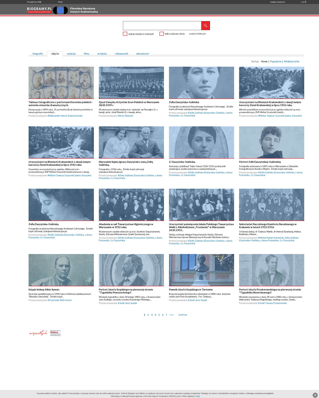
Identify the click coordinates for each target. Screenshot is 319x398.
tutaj (197, 396)
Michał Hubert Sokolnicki (272, 237)
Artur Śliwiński (126, 115)
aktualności (142, 53)
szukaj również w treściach (141, 34)
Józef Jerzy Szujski (128, 303)
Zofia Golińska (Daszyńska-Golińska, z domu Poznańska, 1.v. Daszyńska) (269, 239)
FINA (60, 2)
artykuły (102, 53)
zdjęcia (55, 53)
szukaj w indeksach (197, 33)
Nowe (264, 61)
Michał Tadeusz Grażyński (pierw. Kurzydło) (281, 115)
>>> (171, 314)
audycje (71, 53)
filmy (86, 53)
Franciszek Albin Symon (60, 300)
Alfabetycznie (291, 61)
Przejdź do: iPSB (34, 2)
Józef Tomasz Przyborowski (273, 303)
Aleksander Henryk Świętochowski (65, 115)
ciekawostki (121, 53)
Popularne (275, 61)
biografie (38, 53)
